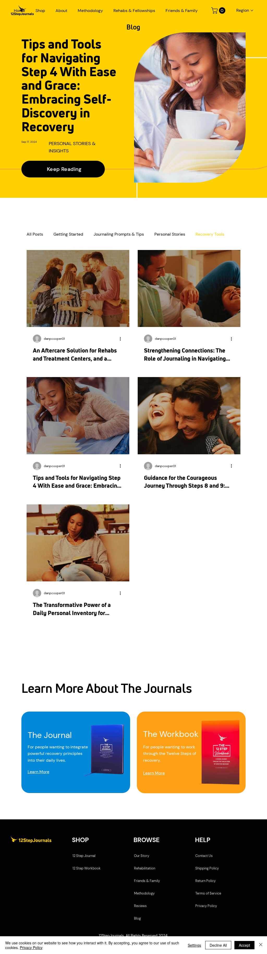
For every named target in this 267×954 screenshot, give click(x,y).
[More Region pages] (252, 10)
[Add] (75, 752)
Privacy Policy (31, 947)
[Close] (261, 945)
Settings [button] (194, 945)
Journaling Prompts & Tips (119, 234)
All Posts (35, 234)
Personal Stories (169, 234)
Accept (244, 945)
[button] (40, 10)
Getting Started (68, 234)
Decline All (218, 945)
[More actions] (122, 339)
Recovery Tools (210, 234)
